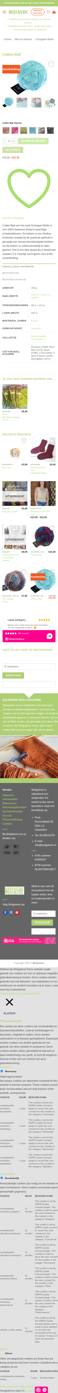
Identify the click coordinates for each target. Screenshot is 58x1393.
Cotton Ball (36, 599)
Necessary (10, 1071)
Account (7, 815)
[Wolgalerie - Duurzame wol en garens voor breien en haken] (18, 12)
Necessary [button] (6, 1067)
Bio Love (6, 467)
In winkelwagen (33, 141)
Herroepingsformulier (14, 807)
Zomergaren (37, 339)
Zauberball (36, 555)
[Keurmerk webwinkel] (29, 940)
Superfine (36, 328)
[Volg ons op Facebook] (5, 912)
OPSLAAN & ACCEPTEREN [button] (17, 1386)
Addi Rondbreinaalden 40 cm (11, 417)
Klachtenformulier (12, 811)
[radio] (6, 130)
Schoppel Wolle (44, 39)
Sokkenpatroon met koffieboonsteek (39, 470)
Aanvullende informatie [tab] (18, 266)
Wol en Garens (23, 39)
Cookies (7, 823)
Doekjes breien (10, 511)
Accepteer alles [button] (32, 993)
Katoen (34, 320)
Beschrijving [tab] (10, 273)
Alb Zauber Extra (8, 600)
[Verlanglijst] (48, 11)
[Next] (50, 77)
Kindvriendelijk (38, 336)
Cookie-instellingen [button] (11, 993)
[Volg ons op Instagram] (11, 912)
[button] (4, 12)
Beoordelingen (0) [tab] (14, 279)
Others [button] (4, 1349)
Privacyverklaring (12, 819)
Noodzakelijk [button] (7, 1174)
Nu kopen (13, 150)
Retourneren (9, 803)
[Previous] (7, 77)
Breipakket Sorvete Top (40, 513)
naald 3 (35, 297)
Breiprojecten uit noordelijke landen (10, 558)
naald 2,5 (44, 294)
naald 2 (35, 294)
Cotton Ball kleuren (12, 123)
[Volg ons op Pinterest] (17, 912)
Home (7, 39)
